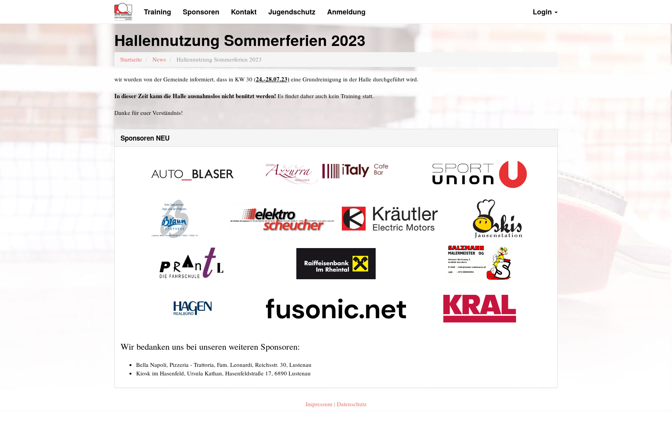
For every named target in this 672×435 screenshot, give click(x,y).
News (159, 59)
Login (543, 12)
